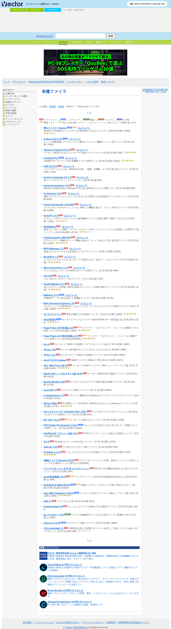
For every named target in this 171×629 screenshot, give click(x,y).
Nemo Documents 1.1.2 (56, 267)
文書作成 (10, 93)
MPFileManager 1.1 (54, 248)
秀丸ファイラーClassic (55, 128)
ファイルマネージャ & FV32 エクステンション (67, 468)
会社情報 (27, 622)
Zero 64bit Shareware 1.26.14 (59, 493)
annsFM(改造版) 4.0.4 (55, 477)
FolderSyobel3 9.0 (53, 506)
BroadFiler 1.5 (51, 257)
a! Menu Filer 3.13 (53, 139)
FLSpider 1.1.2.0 (52, 452)
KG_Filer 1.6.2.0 (52, 420)
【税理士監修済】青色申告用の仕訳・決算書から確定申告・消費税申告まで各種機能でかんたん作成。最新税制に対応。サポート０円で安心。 (93, 557)
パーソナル (11, 107)
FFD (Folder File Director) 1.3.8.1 (61, 425)
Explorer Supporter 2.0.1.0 (57, 177)
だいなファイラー (53, 314)
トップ (6, 82)
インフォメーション (44, 622)
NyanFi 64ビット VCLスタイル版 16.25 (63, 373)
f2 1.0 (47, 441)
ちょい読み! (67, 10)
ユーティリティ (74, 82)
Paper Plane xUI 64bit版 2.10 (58, 328)
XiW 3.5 (48, 501)
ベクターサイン (53, 10)
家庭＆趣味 (11, 110)
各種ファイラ (107, 82)
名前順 (61, 106)
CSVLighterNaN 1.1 (54, 528)
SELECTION (78, 10)
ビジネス (10, 104)
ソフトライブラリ (18, 10)
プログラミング (13, 122)
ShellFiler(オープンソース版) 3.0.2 (61, 433)
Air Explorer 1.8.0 (53, 193)
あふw (47, 344)
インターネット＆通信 (16, 96)
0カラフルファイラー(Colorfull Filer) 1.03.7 (65, 411)
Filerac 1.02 (50, 349)
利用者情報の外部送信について (133, 622)
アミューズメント (14, 119)
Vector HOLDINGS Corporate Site (149, 4)
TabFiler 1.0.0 (51, 447)
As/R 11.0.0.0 (50, 166)
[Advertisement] (85, 21)
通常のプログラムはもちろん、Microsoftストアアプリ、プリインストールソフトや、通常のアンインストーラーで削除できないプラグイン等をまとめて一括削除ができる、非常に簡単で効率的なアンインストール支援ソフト (93, 582)
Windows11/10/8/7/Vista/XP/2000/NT (46, 82)
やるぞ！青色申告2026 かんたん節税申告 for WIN (71, 553)
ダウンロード (19, 82)
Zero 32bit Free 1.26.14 (56, 365)
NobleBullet (50, 226)
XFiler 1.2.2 (50, 355)
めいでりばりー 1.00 (54, 515)
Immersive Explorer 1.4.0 (57, 185)
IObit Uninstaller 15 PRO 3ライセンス (66, 576)
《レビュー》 (83, 128)
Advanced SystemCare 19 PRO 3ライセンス (69, 602)
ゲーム (9, 116)
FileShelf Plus (51, 158)
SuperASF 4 (50, 390)
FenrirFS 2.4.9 (51, 215)
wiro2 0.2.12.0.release (55, 360)
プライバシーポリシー (93, 622)
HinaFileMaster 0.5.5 (54, 284)
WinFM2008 (50, 319)
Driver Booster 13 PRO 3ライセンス (65, 590)
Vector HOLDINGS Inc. (77, 627)
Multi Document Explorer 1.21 (59, 303)
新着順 (52, 106)
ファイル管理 (91, 82)
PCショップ (35, 10)
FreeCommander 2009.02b (57, 237)
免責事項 (111, 622)
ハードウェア (12, 124)
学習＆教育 (11, 113)
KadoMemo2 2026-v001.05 (57, 485)
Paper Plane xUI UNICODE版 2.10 (61, 336)
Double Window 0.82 (54, 382)
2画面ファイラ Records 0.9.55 (59, 460)
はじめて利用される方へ (68, 622)
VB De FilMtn (51, 403)
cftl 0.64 (48, 276)
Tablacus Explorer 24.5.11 (57, 150)
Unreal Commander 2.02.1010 (59, 204)
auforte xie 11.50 (52, 523)
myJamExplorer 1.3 (54, 395)
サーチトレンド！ (44, 36)
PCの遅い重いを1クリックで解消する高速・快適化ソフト (75, 604)
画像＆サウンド (13, 102)
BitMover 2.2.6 (51, 295)
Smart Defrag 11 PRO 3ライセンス (64, 564)
